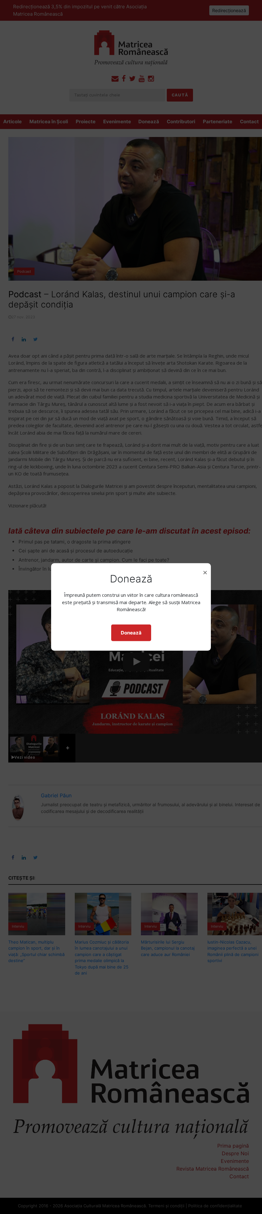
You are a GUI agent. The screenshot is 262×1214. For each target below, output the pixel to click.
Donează (131, 633)
